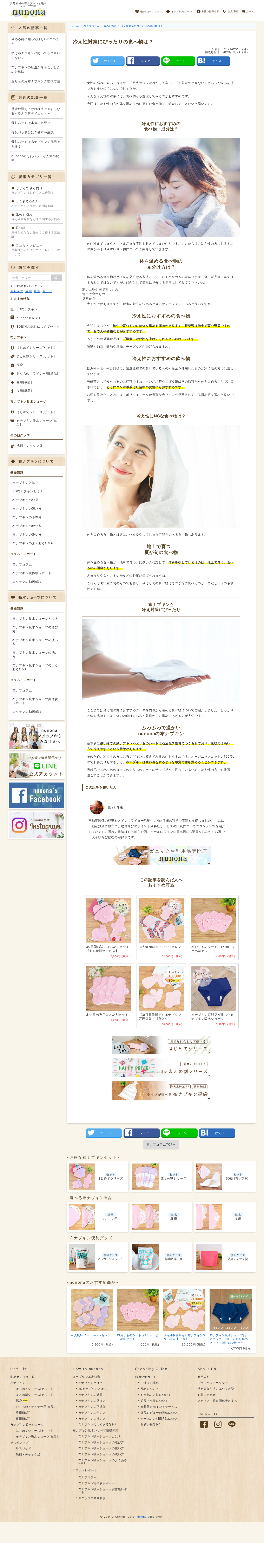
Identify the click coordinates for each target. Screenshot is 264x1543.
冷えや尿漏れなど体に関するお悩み (35, 217)
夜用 (37, 291)
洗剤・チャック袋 (29, 446)
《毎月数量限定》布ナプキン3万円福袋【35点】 (184, 1337)
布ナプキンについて (179, 10)
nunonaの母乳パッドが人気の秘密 (35, 158)
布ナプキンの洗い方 (27, 534)
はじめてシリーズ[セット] (35, 347)
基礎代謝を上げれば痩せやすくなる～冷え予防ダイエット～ (35, 111)
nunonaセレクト (28, 318)
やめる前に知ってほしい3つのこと (35, 41)
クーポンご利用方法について (160, 1418)
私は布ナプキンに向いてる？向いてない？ (35, 55)
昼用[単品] (24, 382)
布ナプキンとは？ (25, 483)
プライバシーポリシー (213, 1382)
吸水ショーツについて (149, 10)
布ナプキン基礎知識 (86, 1376)
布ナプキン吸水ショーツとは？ (35, 618)
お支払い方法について (156, 1394)
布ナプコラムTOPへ (161, 1144)
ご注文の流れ (150, 1382)
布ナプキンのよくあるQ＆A (32, 543)
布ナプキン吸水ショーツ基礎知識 (96, 1430)
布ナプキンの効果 (25, 500)
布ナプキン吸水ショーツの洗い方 (35, 655)
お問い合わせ (207, 1394)
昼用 (28, 291)
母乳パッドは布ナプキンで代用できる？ (35, 144)
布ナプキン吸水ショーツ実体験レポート (35, 701)
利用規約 (204, 1376)
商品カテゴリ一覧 (22, 1376)
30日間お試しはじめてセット (38, 326)
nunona (141, 1516)
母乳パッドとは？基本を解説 (32, 132)
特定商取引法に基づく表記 (216, 1388)
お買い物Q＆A (150, 1424)
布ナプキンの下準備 (27, 517)
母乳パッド (23, 1448)
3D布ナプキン (27, 309)
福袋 (19, 365)
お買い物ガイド (207, 10)
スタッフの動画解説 (27, 582)
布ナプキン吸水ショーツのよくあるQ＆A (35, 667)
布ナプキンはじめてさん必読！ (32, 190)
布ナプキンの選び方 (27, 508)
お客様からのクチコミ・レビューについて (35, 249)
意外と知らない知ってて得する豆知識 (35, 232)
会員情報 (230, 10)
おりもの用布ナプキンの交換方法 (35, 81)
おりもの (16, 291)
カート (248, 10)
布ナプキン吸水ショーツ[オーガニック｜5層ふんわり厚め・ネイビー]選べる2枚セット (230, 1338)
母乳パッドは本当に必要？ (31, 123)
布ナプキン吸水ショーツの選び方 (35, 629)
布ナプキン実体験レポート (32, 573)
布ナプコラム (22, 564)
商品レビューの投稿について (160, 1412)
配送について (150, 1388)
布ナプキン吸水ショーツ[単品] (36, 423)
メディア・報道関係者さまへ (217, 1400)
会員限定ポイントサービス (159, 1406)
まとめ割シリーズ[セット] (35, 356)
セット (47, 291)
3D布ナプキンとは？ (27, 491)
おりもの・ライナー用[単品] (37, 373)
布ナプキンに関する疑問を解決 (32, 203)
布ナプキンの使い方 (27, 526)
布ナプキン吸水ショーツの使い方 (35, 642)
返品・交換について (154, 1400)
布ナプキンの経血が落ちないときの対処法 (35, 69)
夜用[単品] (24, 391)
